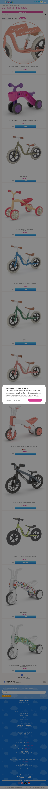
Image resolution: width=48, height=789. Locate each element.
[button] (13, 400)
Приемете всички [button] (35, 400)
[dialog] (24, 394)
